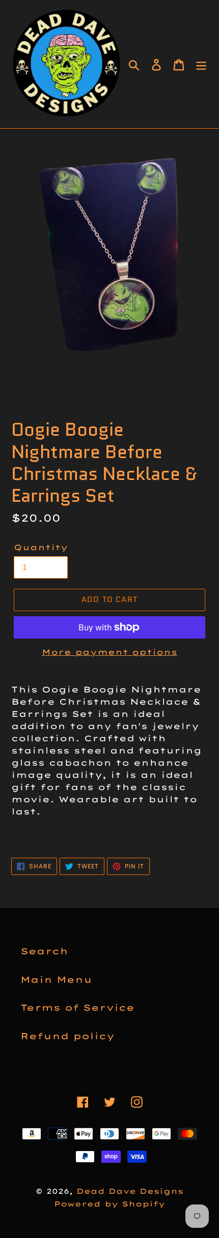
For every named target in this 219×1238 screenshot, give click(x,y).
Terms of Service (77, 1007)
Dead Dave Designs (129, 1191)
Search (44, 951)
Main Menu (56, 979)
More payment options (109, 652)
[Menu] (201, 64)
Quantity (41, 547)
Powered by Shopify (109, 1204)
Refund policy (67, 1036)
